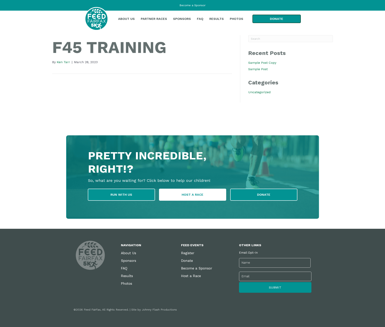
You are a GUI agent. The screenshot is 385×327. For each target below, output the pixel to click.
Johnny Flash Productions (159, 309)
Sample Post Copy (262, 63)
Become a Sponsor (192, 5)
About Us (128, 253)
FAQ (124, 268)
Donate (187, 261)
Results (127, 276)
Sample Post (258, 69)
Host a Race (191, 276)
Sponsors (128, 261)
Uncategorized (259, 92)
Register (187, 253)
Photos (126, 283)
